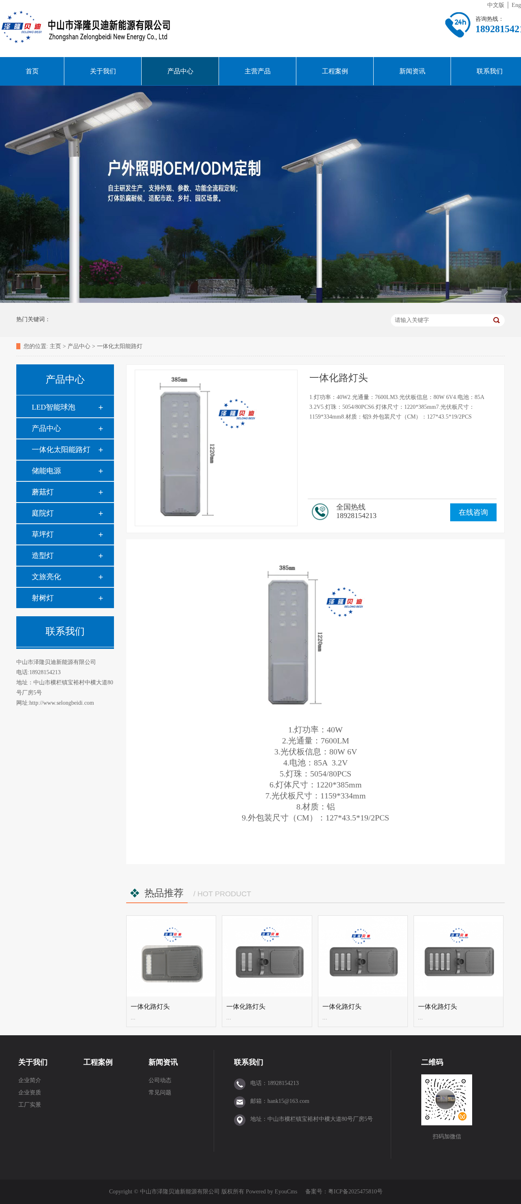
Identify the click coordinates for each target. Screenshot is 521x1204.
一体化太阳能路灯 (119, 346)
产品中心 (180, 71)
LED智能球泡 (53, 407)
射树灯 (43, 598)
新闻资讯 (412, 71)
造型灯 (43, 555)
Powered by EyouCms (270, 1192)
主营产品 (258, 71)
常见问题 (160, 1092)
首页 (32, 71)
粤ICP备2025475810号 (355, 1192)
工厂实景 (29, 1105)
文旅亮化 (46, 577)
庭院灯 (43, 513)
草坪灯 (43, 534)
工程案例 (335, 71)
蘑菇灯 (43, 492)
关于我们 (103, 71)
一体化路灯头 (150, 1006)
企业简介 (29, 1080)
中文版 (495, 5)
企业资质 (29, 1092)
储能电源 (46, 471)
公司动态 (160, 1080)
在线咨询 (473, 512)
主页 (55, 346)
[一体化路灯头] (171, 956)
